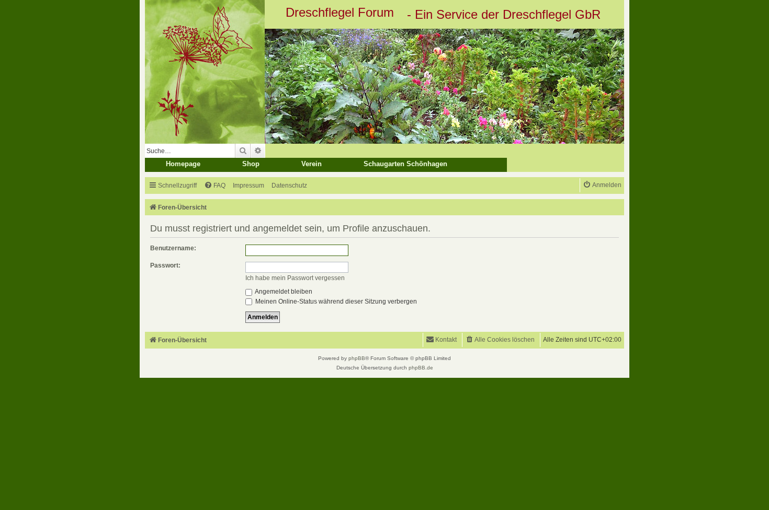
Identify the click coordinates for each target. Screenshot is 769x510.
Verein (311, 164)
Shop (250, 164)
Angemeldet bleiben (283, 291)
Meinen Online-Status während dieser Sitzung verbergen (335, 301)
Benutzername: (173, 248)
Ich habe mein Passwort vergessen (295, 278)
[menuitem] (214, 186)
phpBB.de (421, 367)
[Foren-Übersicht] (384, 86)
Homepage (183, 164)
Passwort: (165, 265)
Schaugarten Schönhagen (405, 164)
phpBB (356, 358)
